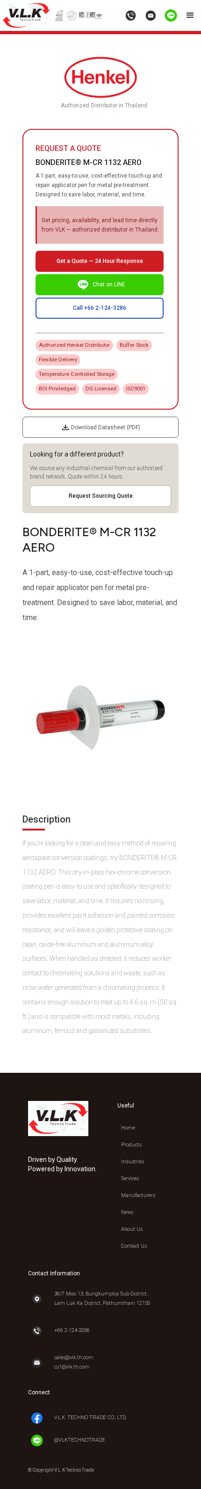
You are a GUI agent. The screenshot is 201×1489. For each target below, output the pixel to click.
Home (128, 1128)
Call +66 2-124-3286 (99, 308)
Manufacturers (138, 1195)
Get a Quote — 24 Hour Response (100, 261)
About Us (132, 1229)
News (127, 1212)
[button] (190, 15)
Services (130, 1178)
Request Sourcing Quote (101, 496)
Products (131, 1145)
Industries (132, 1162)
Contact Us (134, 1246)
